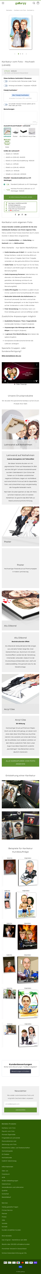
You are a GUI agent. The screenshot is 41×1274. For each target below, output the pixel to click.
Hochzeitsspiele (7, 1151)
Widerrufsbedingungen (10, 1181)
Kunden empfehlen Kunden (11, 1230)
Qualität (4, 1190)
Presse (4, 1217)
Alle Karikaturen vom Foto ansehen (20, 762)
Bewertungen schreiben (21, 1071)
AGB (3, 1177)
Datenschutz (6, 1184)
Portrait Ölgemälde (8, 1134)
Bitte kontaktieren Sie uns (11, 356)
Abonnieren (20, 1110)
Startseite (9, 10)
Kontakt (4, 1227)
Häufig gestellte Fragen (10, 1207)
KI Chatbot (5, 1154)
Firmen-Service (7, 1210)
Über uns (5, 1171)
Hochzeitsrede (7, 1157)
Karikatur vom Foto (9, 1128)
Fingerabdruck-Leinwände (11, 1138)
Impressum (6, 1174)
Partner (4, 1213)
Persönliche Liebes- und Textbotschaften (16, 1148)
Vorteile (4, 1223)
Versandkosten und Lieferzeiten (13, 1187)
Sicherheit (5, 1194)
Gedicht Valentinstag (9, 1161)
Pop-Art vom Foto (8, 1131)
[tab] (18, 53)
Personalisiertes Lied (9, 1141)
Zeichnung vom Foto (9, 1144)
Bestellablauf (6, 1197)
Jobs (3, 1220)
